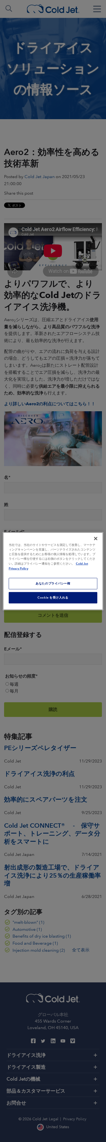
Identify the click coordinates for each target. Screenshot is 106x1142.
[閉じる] (96, 538)
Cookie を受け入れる (53, 597)
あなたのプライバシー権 (53, 583)
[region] (53, 571)
